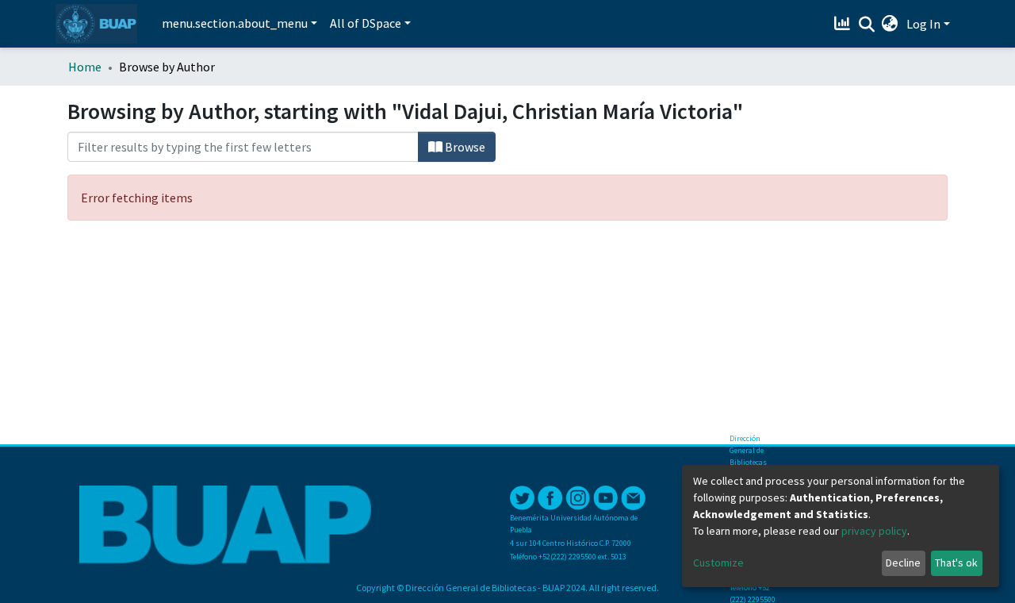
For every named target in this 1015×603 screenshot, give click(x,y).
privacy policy (874, 531)
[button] (890, 23)
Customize (718, 562)
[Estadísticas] (844, 23)
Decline (903, 562)
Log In (923, 24)
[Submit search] (866, 24)
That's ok (956, 562)
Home (85, 67)
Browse (463, 147)
